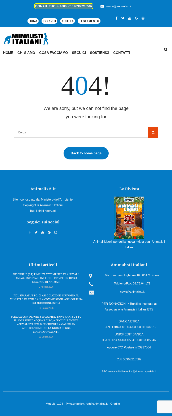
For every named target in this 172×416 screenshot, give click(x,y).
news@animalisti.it (119, 6)
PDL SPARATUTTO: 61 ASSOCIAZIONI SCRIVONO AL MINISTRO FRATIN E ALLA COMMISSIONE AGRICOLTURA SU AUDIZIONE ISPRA (46, 299)
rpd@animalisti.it (97, 403)
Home (8, 53)
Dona (33, 21)
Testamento (89, 21)
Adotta (67, 21)
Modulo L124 (54, 403)
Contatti (121, 53)
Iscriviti (49, 21)
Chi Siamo (26, 53)
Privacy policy (75, 403)
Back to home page (86, 153)
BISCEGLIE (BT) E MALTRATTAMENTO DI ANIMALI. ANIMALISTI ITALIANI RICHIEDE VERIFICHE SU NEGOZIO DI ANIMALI (46, 278)
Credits (115, 403)
